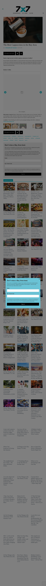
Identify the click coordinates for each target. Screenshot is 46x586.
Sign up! (23, 304)
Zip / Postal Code (10, 293)
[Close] (39, 279)
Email (8, 288)
